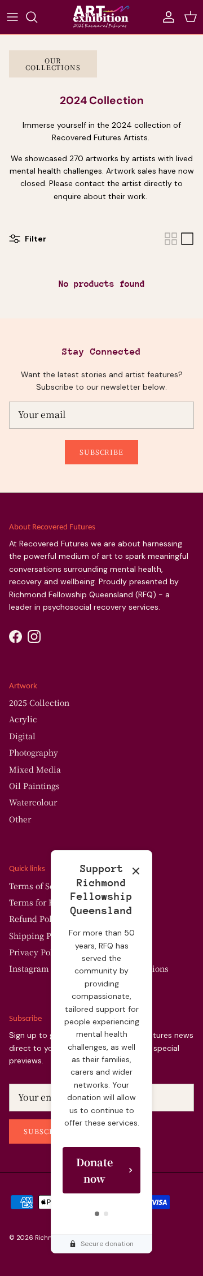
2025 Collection (39, 702)
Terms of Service (41, 885)
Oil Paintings (34, 785)
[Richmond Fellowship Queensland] (101, 17)
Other (20, 819)
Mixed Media (35, 769)
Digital (22, 736)
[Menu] (12, 17)
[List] (187, 238)
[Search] (37, 17)
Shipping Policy (39, 935)
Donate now (94, 1170)
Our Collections (53, 63)
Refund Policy (36, 918)
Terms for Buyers (42, 902)
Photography (33, 752)
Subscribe (102, 451)
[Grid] (171, 238)
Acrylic (23, 719)
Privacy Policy (37, 952)
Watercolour (33, 802)
